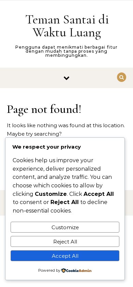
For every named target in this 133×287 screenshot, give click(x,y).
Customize (65, 227)
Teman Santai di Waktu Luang (67, 26)
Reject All (65, 241)
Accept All (65, 256)
